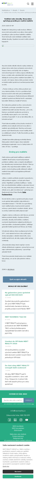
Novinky (22, 10)
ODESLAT (28, 400)
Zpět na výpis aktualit (18, 279)
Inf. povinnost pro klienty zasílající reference (18, 440)
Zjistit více (6, 466)
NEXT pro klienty (18, 426)
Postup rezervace (18, 436)
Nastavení (18, 471)
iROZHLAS (11, 269)
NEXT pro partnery (18, 428)
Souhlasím (18, 476)
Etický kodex (18, 430)
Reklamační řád (18, 438)
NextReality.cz (6, 10)
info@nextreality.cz (18, 411)
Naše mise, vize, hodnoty (18, 434)
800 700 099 (25, 415)
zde (33, 404)
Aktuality (15, 10)
